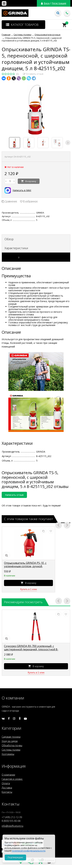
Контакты (7, 792)
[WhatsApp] (24, 78)
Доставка (7, 787)
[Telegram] (34, 78)
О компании (8, 774)
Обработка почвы (12, 745)
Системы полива (11, 749)
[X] (14, 78)
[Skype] (29, 78)
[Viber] (19, 78)
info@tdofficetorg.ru (12, 825)
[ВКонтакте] (4, 78)
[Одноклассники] (9, 78)
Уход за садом (10, 741)
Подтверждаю (15, 857)
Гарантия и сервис (12, 779)
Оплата (6, 783)
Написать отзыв (14, 494)
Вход (46, 3)
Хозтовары (8, 754)
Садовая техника (11, 736)
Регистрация (59, 3)
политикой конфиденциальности (28, 850)
